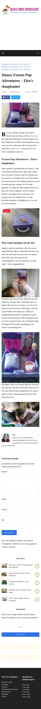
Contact (4, 696)
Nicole (4, 92)
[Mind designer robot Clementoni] (4, 599)
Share (7, 97)
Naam (4, 499)
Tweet (17, 97)
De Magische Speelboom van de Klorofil (19, 583)
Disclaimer (5, 694)
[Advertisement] (20, 35)
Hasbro (17, 148)
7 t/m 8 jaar (25, 692)
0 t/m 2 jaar (25, 685)
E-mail (5, 510)
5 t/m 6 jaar (25, 689)
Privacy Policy (6, 692)
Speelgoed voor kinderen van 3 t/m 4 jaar (16, 64)
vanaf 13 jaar (26, 697)
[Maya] (4, 591)
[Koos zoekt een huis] (4, 566)
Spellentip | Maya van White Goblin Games (20, 591)
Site (3, 520)
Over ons (4, 687)
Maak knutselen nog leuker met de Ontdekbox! (19, 574)
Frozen (33, 136)
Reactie (5, 472)
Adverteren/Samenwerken (10, 689)
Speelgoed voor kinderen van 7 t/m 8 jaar (16, 69)
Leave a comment (31, 92)
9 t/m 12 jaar (26, 694)
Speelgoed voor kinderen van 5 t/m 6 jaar (16, 67)
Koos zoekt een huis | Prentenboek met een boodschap (21, 566)
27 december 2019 (15, 92)
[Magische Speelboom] (4, 582)
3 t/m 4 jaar (25, 687)
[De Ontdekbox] (4, 574)
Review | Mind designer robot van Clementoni (19, 599)
